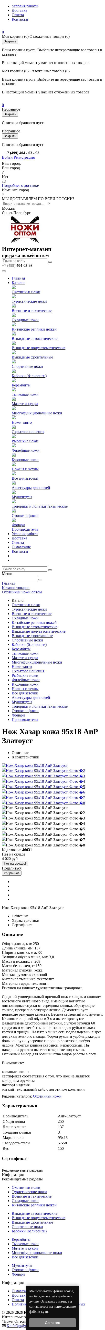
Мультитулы (22, 497)
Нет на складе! (15, 863)
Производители (25, 529)
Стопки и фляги (25, 515)
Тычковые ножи (25, 394)
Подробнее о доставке (20, 185)
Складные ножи (25, 320)
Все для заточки (25, 478)
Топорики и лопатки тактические (40, 506)
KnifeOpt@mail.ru (21, 1326)
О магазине (21, 547)
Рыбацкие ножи (25, 441)
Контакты (20, 19)
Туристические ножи (29, 301)
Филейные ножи (26, 450)
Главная (18, 278)
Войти (7, 157)
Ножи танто (22, 422)
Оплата (18, 15)
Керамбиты (21, 385)
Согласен (52, 1323)
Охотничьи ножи (26, 292)
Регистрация (24, 157)
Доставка (19, 10)
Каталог (18, 283)
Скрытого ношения (28, 432)
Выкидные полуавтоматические (38, 348)
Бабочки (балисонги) (29, 376)
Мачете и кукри (25, 404)
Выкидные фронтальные (32, 357)
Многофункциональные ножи (37, 413)
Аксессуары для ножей (31, 488)
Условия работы (25, 6)
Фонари (18, 525)
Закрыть (10, 41)
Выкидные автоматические (34, 338)
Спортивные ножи (27, 366)
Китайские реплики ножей (34, 329)
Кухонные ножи (25, 460)
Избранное (12, 873)
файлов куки (38, 1312)
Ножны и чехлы (25, 469)
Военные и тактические (32, 310)
